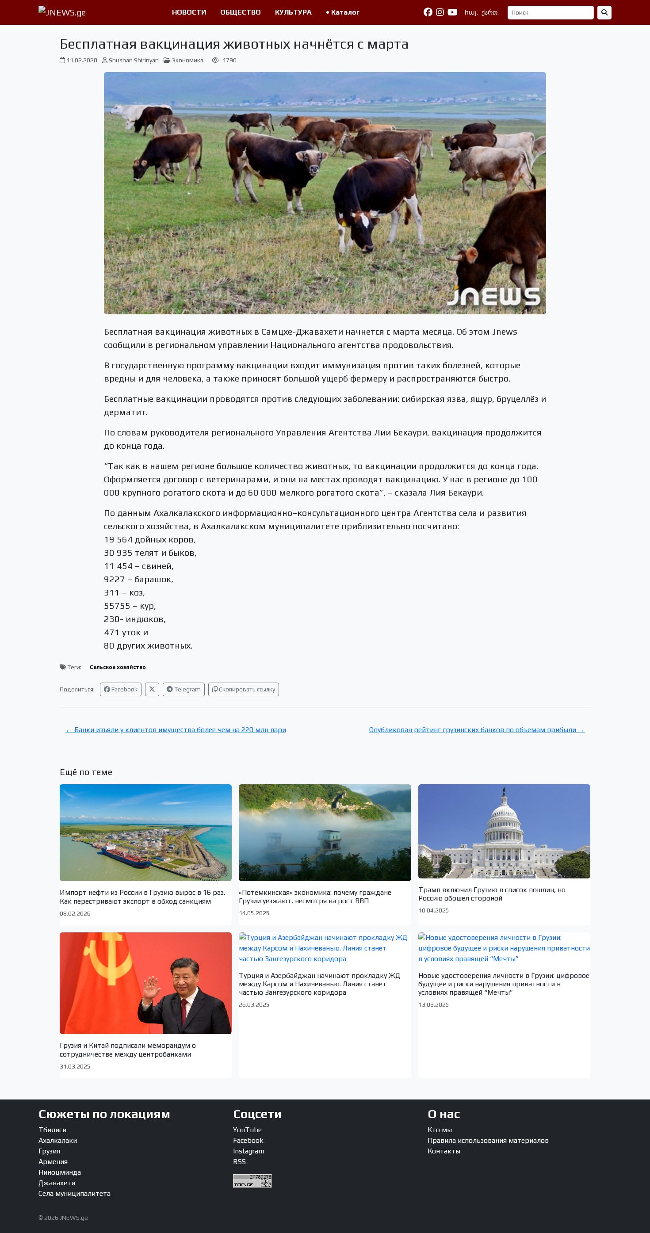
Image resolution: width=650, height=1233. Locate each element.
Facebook (124, 689)
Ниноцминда (59, 1172)
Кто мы (440, 1130)
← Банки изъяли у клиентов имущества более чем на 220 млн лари (175, 729)
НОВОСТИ (189, 12)
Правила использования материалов (488, 1140)
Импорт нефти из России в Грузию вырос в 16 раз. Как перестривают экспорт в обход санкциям (142, 896)
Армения (53, 1161)
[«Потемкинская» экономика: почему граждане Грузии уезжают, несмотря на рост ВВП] (325, 832)
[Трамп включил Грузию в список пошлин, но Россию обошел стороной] (504, 831)
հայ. (471, 12)
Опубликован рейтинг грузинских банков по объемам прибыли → (477, 729)
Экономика (187, 60)
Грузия (49, 1151)
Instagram (248, 1151)
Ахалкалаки (57, 1140)
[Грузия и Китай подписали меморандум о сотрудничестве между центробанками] (146, 983)
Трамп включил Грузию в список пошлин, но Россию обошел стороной (492, 894)
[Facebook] (428, 12)
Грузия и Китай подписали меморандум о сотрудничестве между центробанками (128, 1049)
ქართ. (490, 12)
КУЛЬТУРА (293, 12)
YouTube (247, 1130)
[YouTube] (452, 12)
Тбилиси (52, 1130)
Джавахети (56, 1183)
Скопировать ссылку (246, 689)
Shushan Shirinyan (134, 60)
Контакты (444, 1151)
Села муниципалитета (74, 1193)
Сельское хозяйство (118, 667)
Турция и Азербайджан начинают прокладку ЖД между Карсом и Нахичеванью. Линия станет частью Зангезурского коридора (319, 983)
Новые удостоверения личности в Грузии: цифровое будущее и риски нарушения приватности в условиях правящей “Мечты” (503, 983)
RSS (239, 1161)
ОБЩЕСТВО (240, 12)
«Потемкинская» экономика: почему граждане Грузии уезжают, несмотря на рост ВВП (315, 896)
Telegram (187, 689)
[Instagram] (440, 12)
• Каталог (342, 12)
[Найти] (604, 12)
